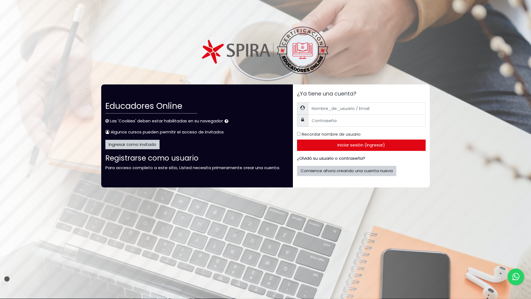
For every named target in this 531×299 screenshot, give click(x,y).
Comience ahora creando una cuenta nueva (347, 171)
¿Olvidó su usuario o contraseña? (331, 158)
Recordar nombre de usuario (331, 134)
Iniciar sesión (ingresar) (361, 145)
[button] (227, 121)
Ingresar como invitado (132, 144)
